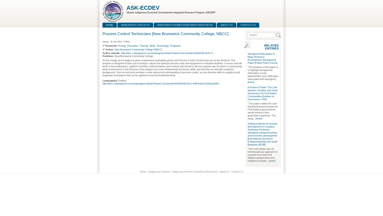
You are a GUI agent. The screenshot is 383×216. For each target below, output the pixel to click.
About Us (226, 25)
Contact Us (248, 25)
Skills (152, 46)
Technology (163, 46)
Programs (175, 46)
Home (109, 25)
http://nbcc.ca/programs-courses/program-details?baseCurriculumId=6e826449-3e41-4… (168, 53)
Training (143, 46)
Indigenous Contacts (135, 25)
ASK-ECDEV (142, 7)
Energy (122, 46)
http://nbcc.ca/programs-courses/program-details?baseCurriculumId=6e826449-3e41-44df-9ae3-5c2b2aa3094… (161, 83)
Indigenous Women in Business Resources (185, 25)
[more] (251, 82)
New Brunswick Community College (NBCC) (138, 49)
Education (132, 46)
